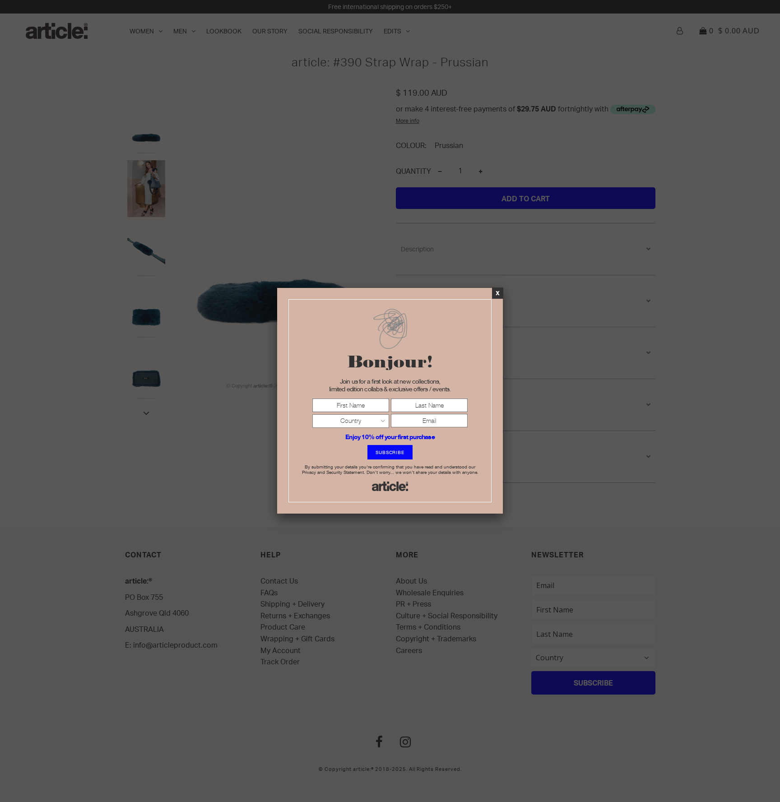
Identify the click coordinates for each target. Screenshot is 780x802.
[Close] (497, 293)
